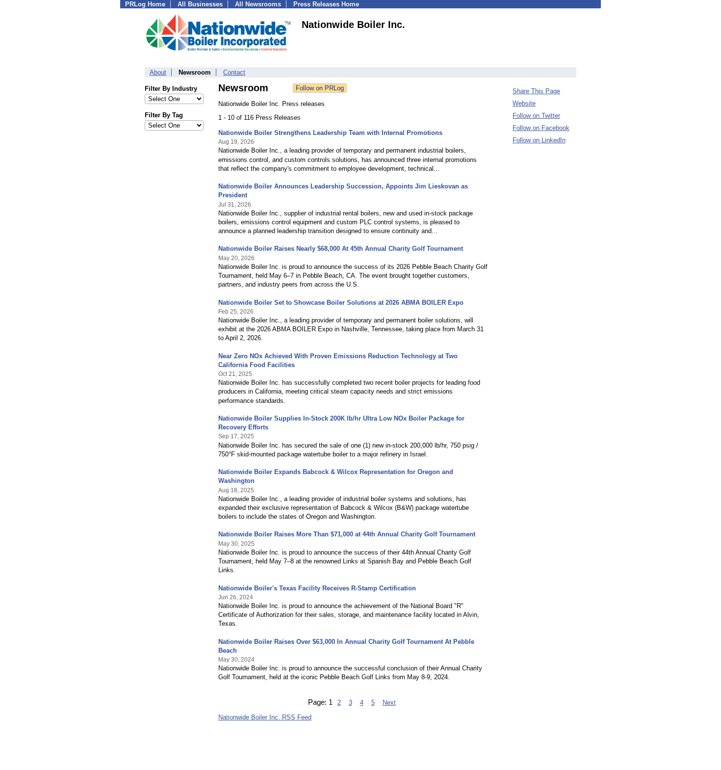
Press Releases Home (326, 4)
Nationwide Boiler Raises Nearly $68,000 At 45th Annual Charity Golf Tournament (340, 248)
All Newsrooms (258, 4)
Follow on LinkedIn (539, 140)
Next (389, 702)
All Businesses (200, 4)
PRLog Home (145, 4)
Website (524, 103)
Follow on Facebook (541, 128)
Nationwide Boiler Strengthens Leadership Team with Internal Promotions (330, 132)
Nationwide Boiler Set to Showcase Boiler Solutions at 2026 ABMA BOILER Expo (341, 302)
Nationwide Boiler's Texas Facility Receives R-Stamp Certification (317, 588)
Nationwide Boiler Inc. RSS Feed (264, 717)
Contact (234, 72)
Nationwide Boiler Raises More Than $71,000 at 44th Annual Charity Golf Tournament (346, 534)
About (158, 72)
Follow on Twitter (536, 115)
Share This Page (536, 91)
